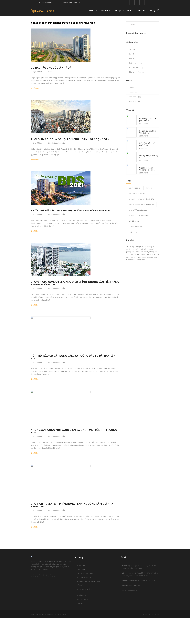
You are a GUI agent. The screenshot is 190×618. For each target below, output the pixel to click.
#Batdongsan (134, 188)
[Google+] (156, 2)
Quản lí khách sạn (135, 63)
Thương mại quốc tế (84, 589)
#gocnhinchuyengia (137, 193)
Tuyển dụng (81, 595)
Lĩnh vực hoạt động (123, 11)
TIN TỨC (141, 11)
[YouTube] (142, 2)
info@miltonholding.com (45, 2)
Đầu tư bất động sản (56, 143)
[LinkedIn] (151, 2)
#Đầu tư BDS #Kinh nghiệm (139, 215)
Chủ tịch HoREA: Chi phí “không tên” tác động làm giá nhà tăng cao (72, 505)
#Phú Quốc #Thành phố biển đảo (141, 199)
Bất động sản (134, 221)
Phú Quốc (133, 232)
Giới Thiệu (81, 569)
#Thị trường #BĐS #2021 (138, 210)
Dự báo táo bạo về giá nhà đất (52, 67)
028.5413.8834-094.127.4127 (73, 2)
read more (35, 88)
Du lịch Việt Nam (135, 226)
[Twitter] (132, 2)
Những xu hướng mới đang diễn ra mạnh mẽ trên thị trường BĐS (74, 431)
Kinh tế (51, 71)
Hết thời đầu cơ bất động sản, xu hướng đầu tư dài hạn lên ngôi (73, 357)
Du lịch (131, 54)
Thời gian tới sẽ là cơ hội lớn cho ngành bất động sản (70, 139)
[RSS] (146, 2)
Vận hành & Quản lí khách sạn (88, 581)
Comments (135, 97)
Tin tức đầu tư (82, 599)
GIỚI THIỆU (105, 11)
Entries (133, 92)
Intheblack (155, 614)
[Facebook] (137, 2)
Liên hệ (152, 11)
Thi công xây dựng (136, 67)
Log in (131, 88)
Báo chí (132, 49)
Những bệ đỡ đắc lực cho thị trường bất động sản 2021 (70, 210)
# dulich (149, 188)
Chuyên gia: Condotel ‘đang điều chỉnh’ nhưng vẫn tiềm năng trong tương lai (75, 283)
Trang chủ (92, 11)
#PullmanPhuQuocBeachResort (141, 204)
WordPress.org (134, 101)
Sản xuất (80, 585)
